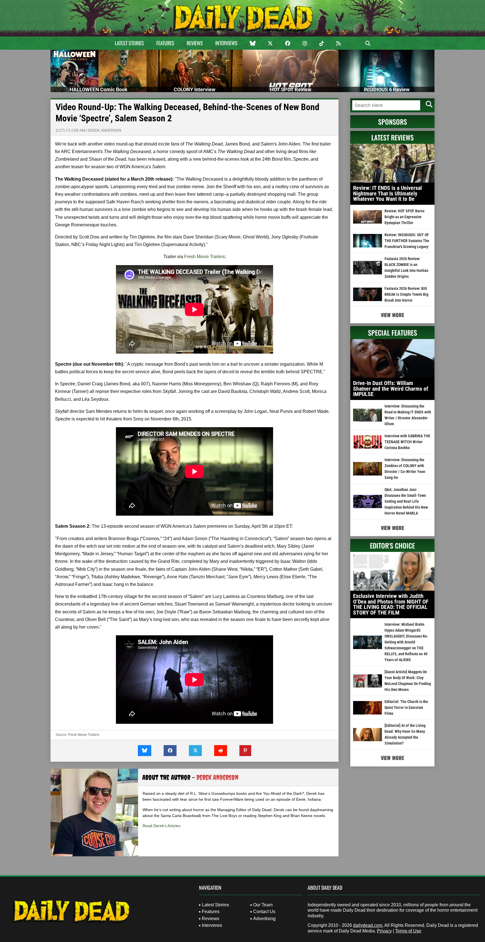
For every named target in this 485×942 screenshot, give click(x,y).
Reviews (195, 43)
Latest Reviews (392, 137)
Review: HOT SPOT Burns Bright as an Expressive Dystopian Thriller (404, 217)
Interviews (226, 43)
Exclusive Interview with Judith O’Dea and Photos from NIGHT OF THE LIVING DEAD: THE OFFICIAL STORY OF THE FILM (391, 604)
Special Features (392, 332)
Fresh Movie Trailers (204, 256)
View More (392, 314)
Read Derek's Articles (161, 825)
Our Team (263, 904)
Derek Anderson (104, 130)
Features (165, 43)
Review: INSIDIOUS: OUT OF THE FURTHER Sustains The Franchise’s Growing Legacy (407, 241)
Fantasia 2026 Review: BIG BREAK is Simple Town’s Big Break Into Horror (406, 294)
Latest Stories (129, 43)
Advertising (264, 918)
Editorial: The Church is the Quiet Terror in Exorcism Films (406, 707)
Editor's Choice (392, 545)
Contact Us (264, 911)
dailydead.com (367, 925)
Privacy (384, 931)
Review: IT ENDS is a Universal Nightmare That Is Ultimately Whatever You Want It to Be (387, 193)
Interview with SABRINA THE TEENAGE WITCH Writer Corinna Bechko (407, 442)
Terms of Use (408, 931)
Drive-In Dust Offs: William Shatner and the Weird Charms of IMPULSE (390, 388)
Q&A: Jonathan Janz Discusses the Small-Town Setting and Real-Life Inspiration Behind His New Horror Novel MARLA (406, 501)
